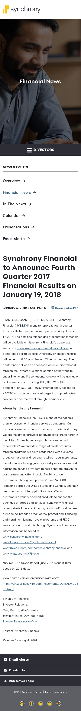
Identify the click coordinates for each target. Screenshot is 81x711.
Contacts (16, 670)
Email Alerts (14, 238)
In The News (14, 204)
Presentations (16, 227)
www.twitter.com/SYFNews (21, 553)
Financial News (17, 192)
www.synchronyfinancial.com (22, 536)
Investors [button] (43, 149)
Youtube (49, 703)
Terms (48, 692)
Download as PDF (66, 307)
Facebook (31, 703)
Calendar (11, 215)
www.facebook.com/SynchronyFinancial (29, 542)
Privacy (39, 692)
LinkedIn (40, 703)
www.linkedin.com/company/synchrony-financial (34, 548)
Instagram (58, 703)
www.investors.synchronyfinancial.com (43, 348)
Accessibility (60, 692)
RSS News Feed (21, 681)
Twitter (22, 703)
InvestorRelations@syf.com (21, 621)
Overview (11, 181)
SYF (26, 325)
